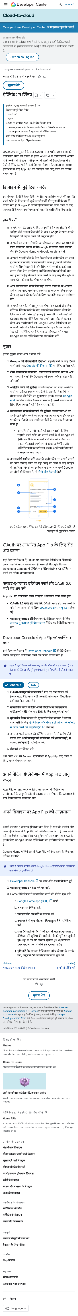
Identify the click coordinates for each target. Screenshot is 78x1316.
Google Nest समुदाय (14, 1283)
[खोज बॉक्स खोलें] (60, 4)
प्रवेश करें (69, 4)
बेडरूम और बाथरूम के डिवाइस (17, 1186)
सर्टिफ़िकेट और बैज (12, 1208)
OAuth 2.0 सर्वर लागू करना (54, 607)
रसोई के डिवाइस (11, 1180)
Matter (7, 1045)
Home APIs (9, 1118)
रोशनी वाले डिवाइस (12, 1147)
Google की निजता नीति (39, 365)
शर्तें (4, 1299)
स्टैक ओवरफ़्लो (10, 1277)
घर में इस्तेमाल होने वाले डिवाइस (18, 1173)
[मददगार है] (39, 76)
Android (15, 685)
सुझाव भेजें (14, 85)
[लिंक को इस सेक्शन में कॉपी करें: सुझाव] (14, 347)
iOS (33, 685)
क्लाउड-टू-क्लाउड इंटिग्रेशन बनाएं (27, 623)
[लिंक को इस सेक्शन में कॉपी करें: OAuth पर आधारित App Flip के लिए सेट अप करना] (23, 551)
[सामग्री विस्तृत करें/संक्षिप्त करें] (39, 106)
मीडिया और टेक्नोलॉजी (14, 1167)
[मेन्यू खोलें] (5, 4)
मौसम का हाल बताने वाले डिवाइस (19, 1154)
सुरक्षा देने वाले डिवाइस (14, 1160)
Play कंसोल (9, 1260)
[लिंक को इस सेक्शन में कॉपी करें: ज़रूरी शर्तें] (19, 220)
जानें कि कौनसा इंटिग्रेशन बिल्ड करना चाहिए (24, 1093)
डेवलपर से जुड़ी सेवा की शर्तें (16, 1238)
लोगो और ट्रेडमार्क (47, 472)
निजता (13, 1299)
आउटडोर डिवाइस (11, 1193)
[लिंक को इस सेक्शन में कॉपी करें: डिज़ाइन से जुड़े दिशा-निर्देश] (51, 188)
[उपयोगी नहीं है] (44, 76)
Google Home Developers (16, 69)
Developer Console (40, 651)
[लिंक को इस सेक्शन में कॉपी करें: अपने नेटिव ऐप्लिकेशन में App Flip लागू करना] (16, 780)
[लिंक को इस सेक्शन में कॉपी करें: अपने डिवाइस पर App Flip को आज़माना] (6, 818)
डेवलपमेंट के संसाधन (13, 1221)
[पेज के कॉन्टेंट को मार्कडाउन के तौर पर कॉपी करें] (47, 95)
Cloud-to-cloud (18, 15)
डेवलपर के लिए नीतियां (14, 1244)
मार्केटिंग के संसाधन (12, 1214)
